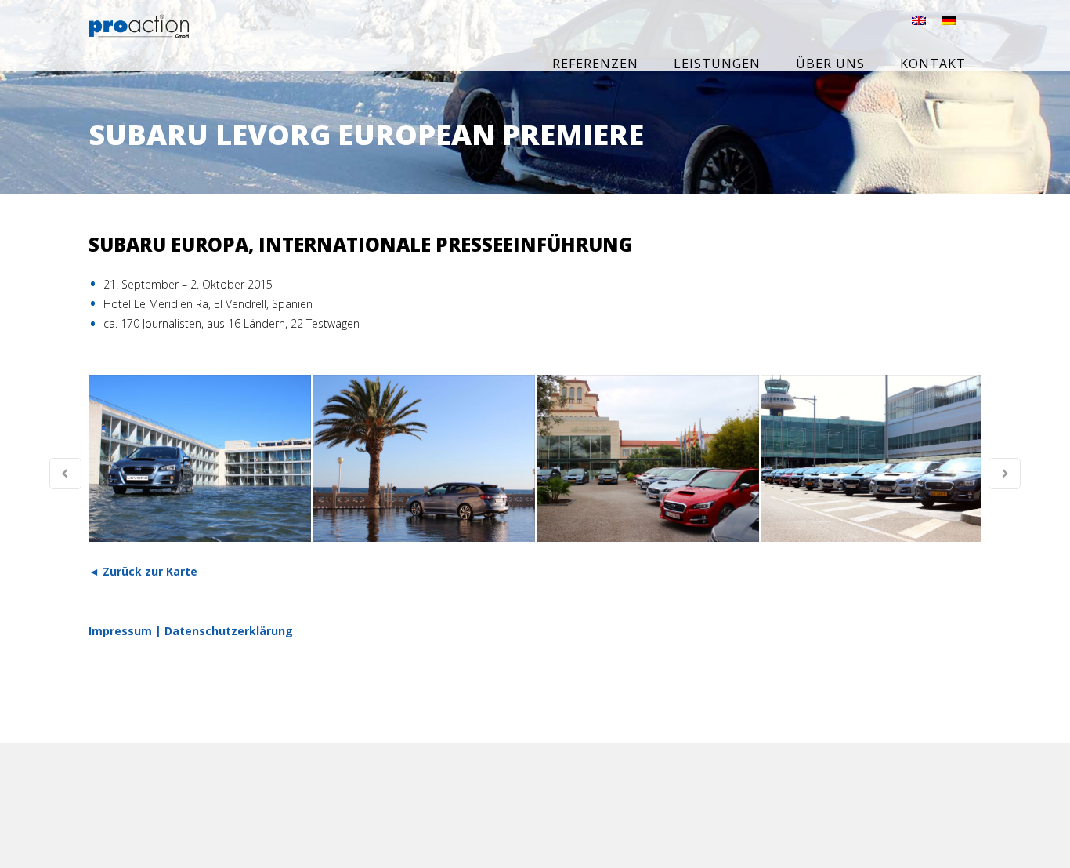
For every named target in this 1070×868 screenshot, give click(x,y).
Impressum (120, 630)
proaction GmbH (173, 36)
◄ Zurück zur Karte (143, 571)
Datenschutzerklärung (228, 630)
